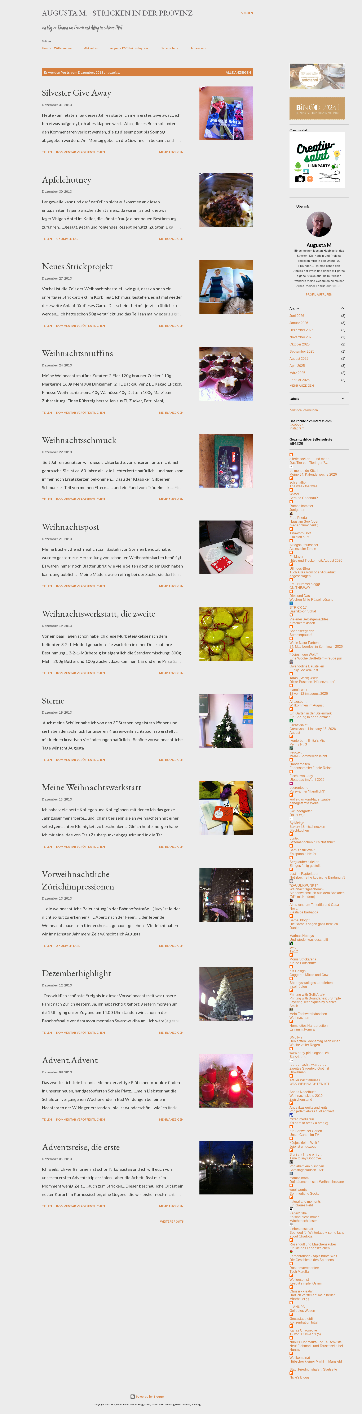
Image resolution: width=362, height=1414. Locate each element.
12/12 (294, 951)
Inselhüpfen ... (300, 986)
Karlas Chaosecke (303, 1330)
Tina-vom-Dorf (300, 533)
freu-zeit (295, 752)
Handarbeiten (300, 764)
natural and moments (305, 1201)
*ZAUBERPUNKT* (304, 885)
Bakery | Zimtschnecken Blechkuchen (307, 828)
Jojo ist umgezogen (304, 1146)
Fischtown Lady (301, 776)
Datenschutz (169, 48)
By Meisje (297, 823)
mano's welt (298, 690)
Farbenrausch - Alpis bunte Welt (313, 1256)
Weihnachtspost (70, 526)
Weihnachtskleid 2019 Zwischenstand (306, 1097)
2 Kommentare (68, 945)
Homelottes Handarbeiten (309, 1025)
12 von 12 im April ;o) (305, 1334)
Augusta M (319, 245)
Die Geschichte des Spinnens (312, 1260)
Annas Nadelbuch (303, 1092)
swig (293, 947)
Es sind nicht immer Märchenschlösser (304, 1219)
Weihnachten (299, 1017)
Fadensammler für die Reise (311, 768)
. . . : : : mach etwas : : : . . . (308, 1064)
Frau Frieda (298, 517)
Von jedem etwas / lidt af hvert (312, 1111)
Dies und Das (300, 596)
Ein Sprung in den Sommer (310, 717)
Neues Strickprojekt (77, 266)
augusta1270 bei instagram (129, 48)
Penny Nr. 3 (298, 744)
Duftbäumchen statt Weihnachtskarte (317, 1182)
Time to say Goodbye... (306, 1158)
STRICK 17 (298, 607)
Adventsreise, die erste (81, 1147)
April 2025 (297, 366)
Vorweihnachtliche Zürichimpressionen (78, 880)
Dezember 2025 (301, 330)
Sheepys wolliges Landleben (311, 983)
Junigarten (297, 509)
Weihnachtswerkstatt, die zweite (98, 613)
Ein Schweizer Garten (306, 1131)
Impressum (198, 48)
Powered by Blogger (150, 1396)
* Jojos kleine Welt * (304, 1143)
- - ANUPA (297, 1307)
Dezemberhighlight (76, 973)
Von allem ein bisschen (307, 1166)
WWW (294, 494)
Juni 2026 (297, 316)
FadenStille (298, 1213)
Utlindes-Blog (300, 568)
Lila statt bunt (299, 537)
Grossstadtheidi (301, 1318)
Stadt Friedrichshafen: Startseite (313, 1369)
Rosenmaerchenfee (304, 1268)
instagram (297, 428)
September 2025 (302, 351)
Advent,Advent (70, 1060)
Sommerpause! (301, 635)
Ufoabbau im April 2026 (307, 779)
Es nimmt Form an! (303, 1029)
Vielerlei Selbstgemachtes (309, 619)
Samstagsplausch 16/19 (307, 1170)
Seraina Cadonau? (304, 498)
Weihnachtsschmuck (79, 440)
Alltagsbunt (298, 701)
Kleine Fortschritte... (304, 963)
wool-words (298, 1190)
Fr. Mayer (296, 557)
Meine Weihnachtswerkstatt (91, 787)
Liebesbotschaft (301, 1229)
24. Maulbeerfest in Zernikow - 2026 (316, 646)
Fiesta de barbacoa (304, 912)
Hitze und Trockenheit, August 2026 (316, 560)
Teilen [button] (47, 152)
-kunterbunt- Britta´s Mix (307, 740)
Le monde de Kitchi (304, 470)
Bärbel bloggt (299, 920)
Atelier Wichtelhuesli (305, 1080)
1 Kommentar (67, 239)
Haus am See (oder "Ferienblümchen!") (304, 523)
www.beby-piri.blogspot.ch (309, 1053)
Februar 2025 (300, 380)
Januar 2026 (299, 323)
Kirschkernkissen (302, 623)
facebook (296, 424)
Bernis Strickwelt (302, 850)
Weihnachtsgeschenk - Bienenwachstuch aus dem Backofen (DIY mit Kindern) (317, 893)
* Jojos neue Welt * (304, 654)
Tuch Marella (299, 1271)
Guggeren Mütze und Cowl (309, 975)
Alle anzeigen (238, 72)
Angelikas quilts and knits (308, 1107)
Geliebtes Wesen (302, 1310)
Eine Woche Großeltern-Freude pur (316, 658)
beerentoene (299, 787)
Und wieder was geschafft (309, 939)
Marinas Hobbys (302, 936)
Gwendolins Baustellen (307, 666)
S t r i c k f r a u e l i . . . (306, 1154)
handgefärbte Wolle (304, 803)
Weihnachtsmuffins (77, 353)
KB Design (298, 971)
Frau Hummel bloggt (305, 584)
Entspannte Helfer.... (304, 854)
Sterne (53, 700)
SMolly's (296, 1037)
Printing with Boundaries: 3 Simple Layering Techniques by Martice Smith (315, 1002)
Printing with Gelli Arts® (307, 994)
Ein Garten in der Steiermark (311, 713)
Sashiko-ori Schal (303, 611)
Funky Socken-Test (304, 670)
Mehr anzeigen (171, 152)
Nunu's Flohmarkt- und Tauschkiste (316, 1342)
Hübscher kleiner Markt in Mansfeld (316, 1361)
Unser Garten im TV (304, 1135)
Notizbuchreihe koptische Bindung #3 (317, 877)
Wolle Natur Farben (304, 643)
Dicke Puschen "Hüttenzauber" (313, 682)
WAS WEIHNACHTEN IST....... (312, 1084)
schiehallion (299, 482)
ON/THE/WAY (300, 588)
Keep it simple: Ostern (306, 1283)
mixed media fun (302, 1119)
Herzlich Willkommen (57, 48)
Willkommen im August (306, 705)
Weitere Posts (172, 1221)
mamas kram (299, 1178)
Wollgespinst (299, 1279)
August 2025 (299, 358)
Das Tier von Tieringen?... (309, 462)
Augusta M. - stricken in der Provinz (117, 13)
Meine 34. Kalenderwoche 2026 (313, 474)
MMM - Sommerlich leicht (308, 756)
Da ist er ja (297, 815)
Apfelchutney (66, 179)
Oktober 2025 (300, 344)
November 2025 (301, 337)
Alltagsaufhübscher (304, 545)
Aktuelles (91, 48)
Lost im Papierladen (304, 873)
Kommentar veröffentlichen (80, 152)
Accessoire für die (303, 549)
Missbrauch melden (304, 410)
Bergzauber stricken (304, 862)
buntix (294, 838)
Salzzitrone (298, 1056)
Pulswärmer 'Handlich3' (307, 791)
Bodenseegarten (302, 631)
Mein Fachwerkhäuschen (308, 1014)
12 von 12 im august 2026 (309, 693)
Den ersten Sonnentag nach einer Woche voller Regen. (315, 1043)
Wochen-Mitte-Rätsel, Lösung (312, 599)
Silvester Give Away (76, 92)
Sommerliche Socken (305, 1193)
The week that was (303, 486)
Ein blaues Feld (301, 1205)
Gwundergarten (301, 811)
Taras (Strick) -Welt (304, 678)
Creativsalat (298, 725)
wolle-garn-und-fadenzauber (311, 799)
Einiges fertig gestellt (305, 865)
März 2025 (297, 373)
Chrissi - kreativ (301, 1291)
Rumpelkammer (301, 506)
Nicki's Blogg (299, 1377)
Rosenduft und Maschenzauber (313, 1244)
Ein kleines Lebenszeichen (310, 1248)
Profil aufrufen (319, 294)
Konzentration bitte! (304, 1322)
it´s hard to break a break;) (309, 1123)
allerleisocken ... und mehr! (309, 459)
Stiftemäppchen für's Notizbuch (313, 842)
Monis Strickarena (303, 959)
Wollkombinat (300, 1357)
